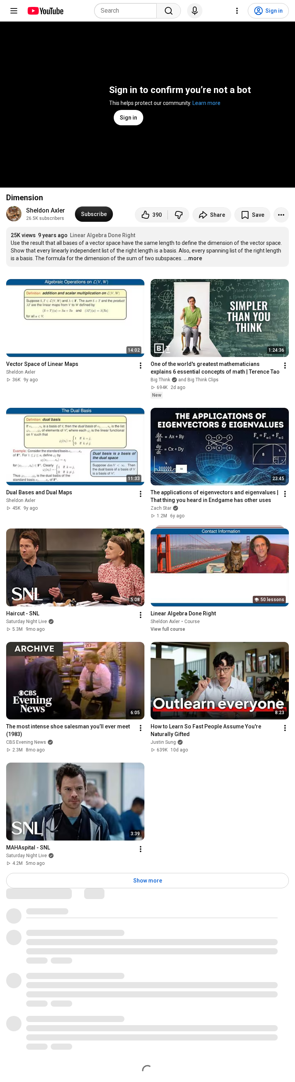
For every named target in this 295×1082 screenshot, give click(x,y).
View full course (168, 629)
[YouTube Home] (45, 11)
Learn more (206, 103)
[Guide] (13, 10)
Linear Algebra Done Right (102, 235)
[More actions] (281, 215)
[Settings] (237, 10)
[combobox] (128, 10)
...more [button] (193, 258)
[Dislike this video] (178, 215)
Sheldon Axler (45, 210)
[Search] (168, 10)
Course (192, 621)
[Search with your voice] (194, 10)
